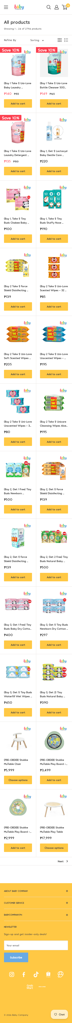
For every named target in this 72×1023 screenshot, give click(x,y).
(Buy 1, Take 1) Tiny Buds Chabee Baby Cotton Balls (16, 221)
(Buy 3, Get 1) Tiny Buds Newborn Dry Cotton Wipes (54, 627)
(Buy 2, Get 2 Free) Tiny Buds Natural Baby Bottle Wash (54, 559)
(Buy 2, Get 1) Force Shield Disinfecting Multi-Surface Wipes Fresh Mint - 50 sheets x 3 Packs (18, 559)
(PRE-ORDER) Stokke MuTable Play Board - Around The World (53, 762)
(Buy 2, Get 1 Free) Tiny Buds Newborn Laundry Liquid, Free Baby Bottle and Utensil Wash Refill (18, 491)
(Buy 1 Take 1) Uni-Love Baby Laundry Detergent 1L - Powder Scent (18, 85)
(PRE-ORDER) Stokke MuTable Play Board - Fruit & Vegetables (17, 829)
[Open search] (49, 7)
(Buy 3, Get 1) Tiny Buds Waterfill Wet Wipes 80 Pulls (18, 694)
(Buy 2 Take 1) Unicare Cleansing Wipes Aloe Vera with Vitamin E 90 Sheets (53, 424)
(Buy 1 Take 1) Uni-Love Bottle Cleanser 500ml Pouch (54, 85)
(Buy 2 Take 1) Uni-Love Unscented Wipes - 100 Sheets (54, 356)
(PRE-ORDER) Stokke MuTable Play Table (52, 829)
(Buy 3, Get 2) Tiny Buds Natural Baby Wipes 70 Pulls (52, 694)
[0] (64, 7)
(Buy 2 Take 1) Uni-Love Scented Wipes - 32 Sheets (54, 288)
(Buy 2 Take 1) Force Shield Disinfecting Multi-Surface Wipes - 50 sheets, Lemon (18, 288)
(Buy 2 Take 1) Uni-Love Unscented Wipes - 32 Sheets (18, 424)
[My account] (57, 7)
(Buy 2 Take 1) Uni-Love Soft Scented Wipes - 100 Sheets (18, 356)
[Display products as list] (66, 40)
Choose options (18, 780)
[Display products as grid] (59, 40)
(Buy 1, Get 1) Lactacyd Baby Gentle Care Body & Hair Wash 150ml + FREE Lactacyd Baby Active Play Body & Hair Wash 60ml (54, 153)
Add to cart (18, 103)
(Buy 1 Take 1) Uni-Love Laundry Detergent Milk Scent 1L (18, 153)
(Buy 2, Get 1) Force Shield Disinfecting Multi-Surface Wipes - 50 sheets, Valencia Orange (54, 491)
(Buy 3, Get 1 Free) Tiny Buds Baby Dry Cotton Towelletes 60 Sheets (18, 627)
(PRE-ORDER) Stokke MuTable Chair (16, 761)
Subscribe (16, 957)
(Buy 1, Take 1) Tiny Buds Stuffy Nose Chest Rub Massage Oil (54, 221)
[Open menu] (6, 7)
